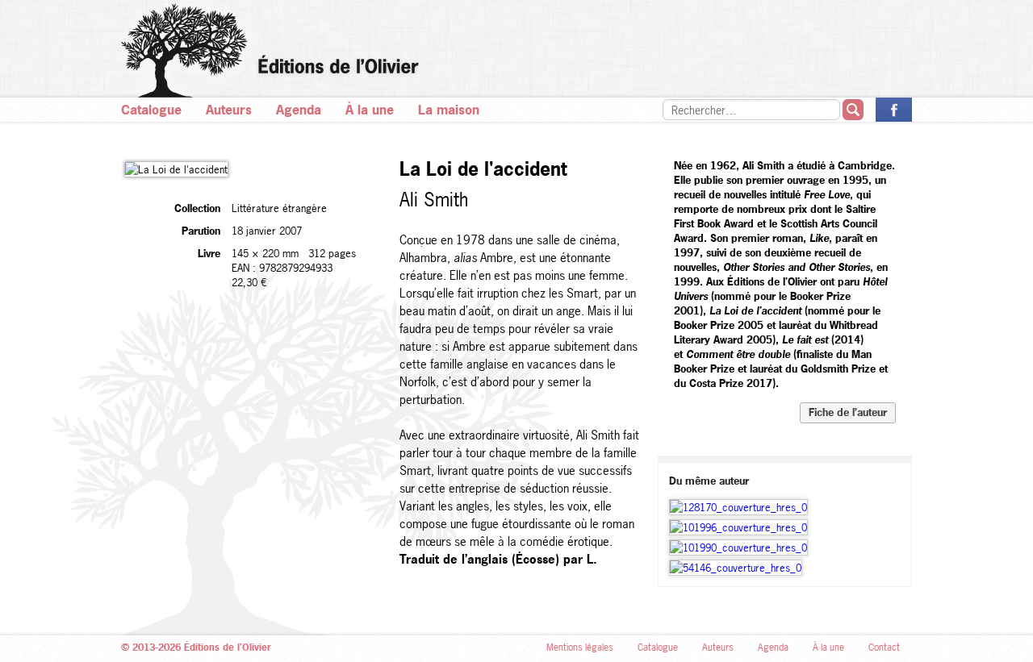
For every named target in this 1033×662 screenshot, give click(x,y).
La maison (448, 110)
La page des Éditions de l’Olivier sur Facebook (894, 110)
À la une (369, 110)
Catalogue (151, 110)
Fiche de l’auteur (848, 412)
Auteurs (229, 110)
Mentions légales (579, 647)
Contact (884, 647)
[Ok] (853, 109)
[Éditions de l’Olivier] (516, 50)
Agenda (298, 110)
